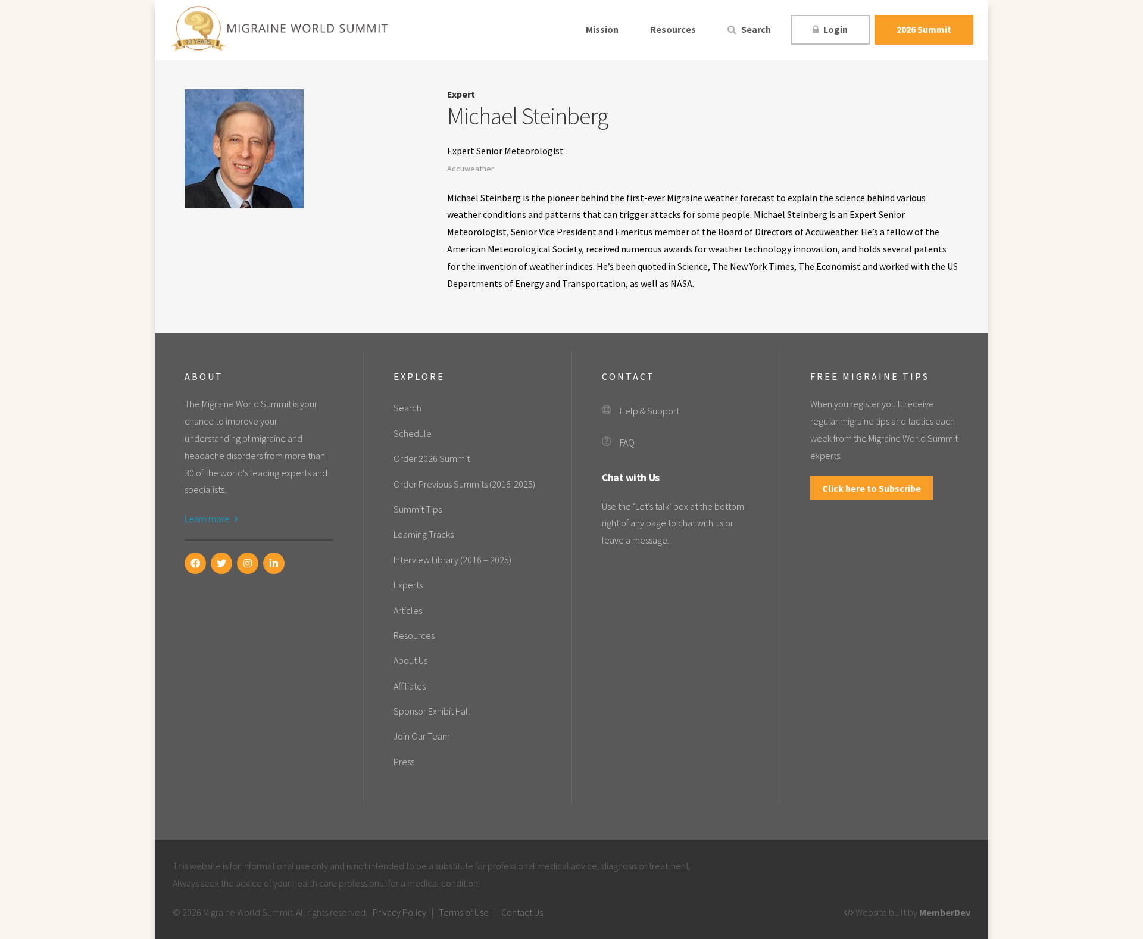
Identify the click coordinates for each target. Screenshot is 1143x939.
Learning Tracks (424, 534)
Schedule (413, 433)
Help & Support (649, 411)
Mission (602, 29)
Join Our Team (422, 736)
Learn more (208, 519)
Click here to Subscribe (871, 488)
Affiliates (410, 686)
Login (835, 29)
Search (755, 29)
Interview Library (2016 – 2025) (452, 560)
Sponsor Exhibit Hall (432, 711)
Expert (461, 94)
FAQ (627, 442)
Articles (408, 610)
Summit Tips (418, 509)
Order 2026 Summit (432, 458)
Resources (673, 29)
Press (404, 762)
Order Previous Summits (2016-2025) (464, 484)
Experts (408, 585)
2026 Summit (924, 29)
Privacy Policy (399, 912)
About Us (410, 660)
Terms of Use (464, 912)
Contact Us (522, 912)
